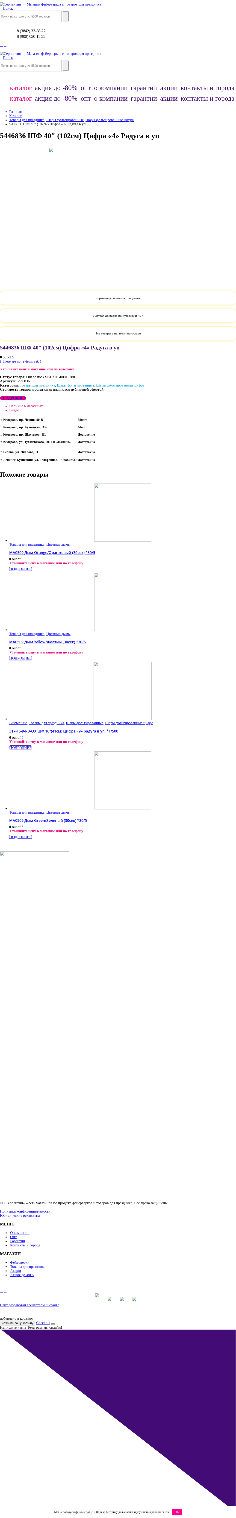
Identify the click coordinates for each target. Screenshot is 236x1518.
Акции (15, 1271)
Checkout (43, 1323)
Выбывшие (18, 723)
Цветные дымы (58, 544)
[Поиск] (66, 16)
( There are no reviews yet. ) (20, 361)
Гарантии (17, 1241)
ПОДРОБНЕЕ (14, 398)
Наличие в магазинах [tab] (26, 406)
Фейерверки (20, 1262)
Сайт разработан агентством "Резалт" (29, 1305)
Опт (13, 1237)
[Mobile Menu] (1, 78)
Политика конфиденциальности (25, 1211)
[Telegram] (5, 45)
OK (177, 1512)
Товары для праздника (37, 385)
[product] (122, 513)
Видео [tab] (14, 410)
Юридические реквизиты (20, 1215)
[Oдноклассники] (1, 45)
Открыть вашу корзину (17, 1323)
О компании (20, 1233)
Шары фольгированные (75, 385)
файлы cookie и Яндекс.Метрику (96, 1512)
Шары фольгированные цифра (120, 385)
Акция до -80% (22, 1275)
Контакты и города (25, 1245)
